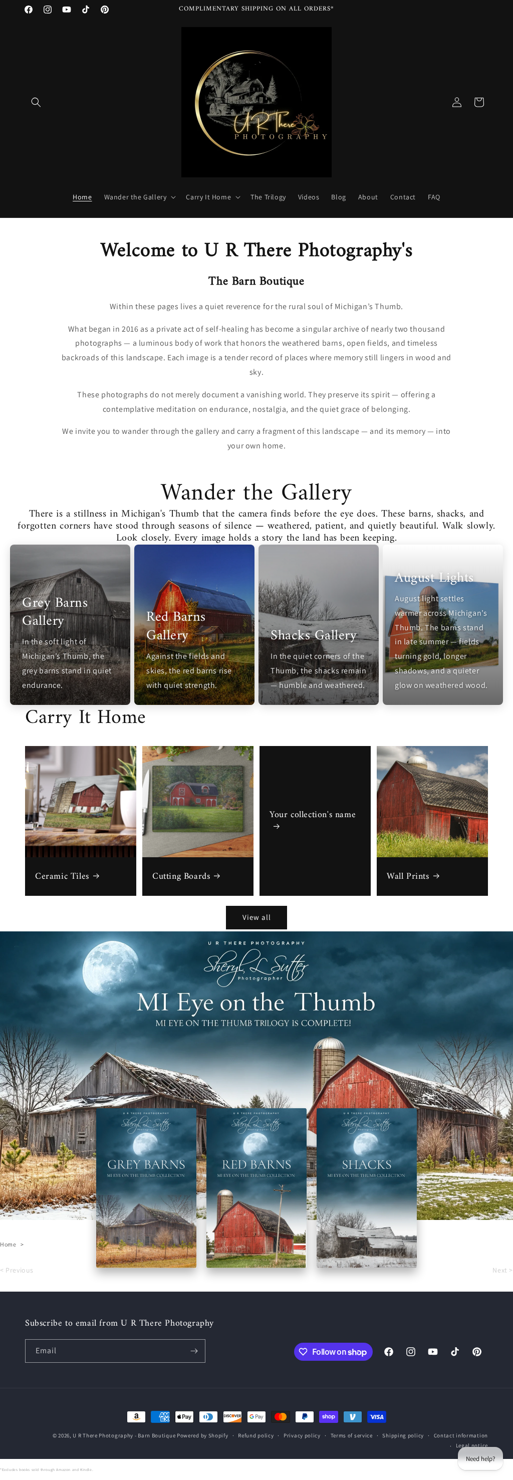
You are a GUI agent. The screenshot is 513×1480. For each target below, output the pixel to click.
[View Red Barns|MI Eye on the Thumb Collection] (256, 1188)
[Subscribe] (194, 1351)
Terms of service (352, 1435)
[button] (36, 102)
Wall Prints (408, 876)
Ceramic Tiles (62, 876)
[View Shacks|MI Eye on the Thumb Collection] (367, 1188)
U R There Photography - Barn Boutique (124, 1435)
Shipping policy (403, 1435)
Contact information (461, 1435)
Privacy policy (302, 1435)
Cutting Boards (181, 876)
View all (256, 917)
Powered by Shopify (202, 1435)
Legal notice (472, 1445)
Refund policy (256, 1435)
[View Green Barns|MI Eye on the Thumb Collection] (146, 1188)
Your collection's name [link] (313, 816)
